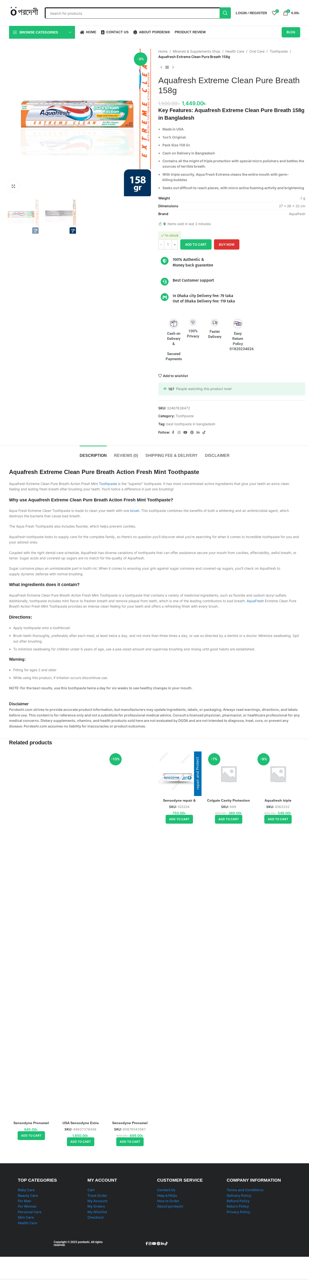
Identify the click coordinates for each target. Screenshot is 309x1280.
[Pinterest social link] (192, 432)
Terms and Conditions (245, 1190)
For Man (24, 1201)
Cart (91, 1190)
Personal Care (29, 1212)
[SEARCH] (225, 13)
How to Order (168, 1201)
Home (163, 51)
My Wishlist (97, 1212)
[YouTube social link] (185, 432)
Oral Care (257, 51)
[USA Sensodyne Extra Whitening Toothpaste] (80, 935)
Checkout (95, 1217)
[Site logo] (24, 12)
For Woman (27, 1206)
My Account (97, 1201)
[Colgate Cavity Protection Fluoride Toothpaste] (228, 773)
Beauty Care (28, 1195)
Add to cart (196, 244)
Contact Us (166, 1190)
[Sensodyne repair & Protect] (179, 773)
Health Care (234, 51)
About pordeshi (170, 1206)
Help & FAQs (167, 1195)
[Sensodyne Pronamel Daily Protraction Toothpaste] (130, 935)
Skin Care (26, 1217)
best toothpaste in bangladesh (190, 424)
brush (134, 510)
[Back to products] (167, 67)
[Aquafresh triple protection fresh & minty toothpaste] (278, 773)
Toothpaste (279, 51)
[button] (31, 1135)
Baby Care (26, 1190)
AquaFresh (255, 601)
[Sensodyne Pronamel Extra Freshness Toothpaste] (31, 935)
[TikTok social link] (204, 432)
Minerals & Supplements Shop (196, 51)
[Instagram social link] (179, 432)
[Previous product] (161, 67)
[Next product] (173, 67)
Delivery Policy (239, 1195)
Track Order (97, 1195)
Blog (291, 32)
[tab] (93, 453)
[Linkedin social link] (198, 432)
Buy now (226, 244)
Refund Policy (238, 1201)
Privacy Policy (238, 1212)
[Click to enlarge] (13, 186)
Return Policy (238, 1206)
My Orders (96, 1206)
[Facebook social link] (173, 432)
